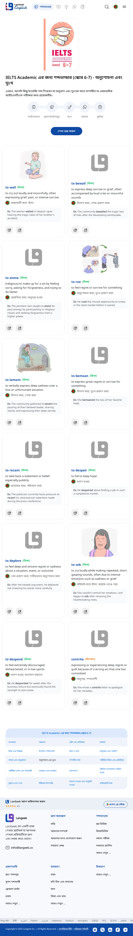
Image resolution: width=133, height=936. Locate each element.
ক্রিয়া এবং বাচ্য (58, 896)
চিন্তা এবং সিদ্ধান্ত (15, 751)
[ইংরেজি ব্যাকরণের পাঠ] (58, 6)
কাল (53, 889)
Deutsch (70, 920)
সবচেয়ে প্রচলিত (104, 845)
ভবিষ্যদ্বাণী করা (106, 783)
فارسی (45, 920)
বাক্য (53, 874)
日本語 (95, 920)
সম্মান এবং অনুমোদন (17, 760)
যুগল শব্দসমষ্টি (13, 881)
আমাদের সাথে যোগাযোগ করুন (66, 838)
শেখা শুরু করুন (66, 131)
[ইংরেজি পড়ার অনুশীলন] (82, 6)
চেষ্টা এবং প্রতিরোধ (77, 742)
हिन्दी (15, 920)
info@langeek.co (22, 848)
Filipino (34, 920)
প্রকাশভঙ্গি (11, 866)
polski (123, 920)
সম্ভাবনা (42, 742)
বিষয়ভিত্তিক (102, 831)
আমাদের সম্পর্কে (59, 831)
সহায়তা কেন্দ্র (57, 845)
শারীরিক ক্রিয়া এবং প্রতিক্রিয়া (112, 760)
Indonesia (56, 920)
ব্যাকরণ (55, 866)
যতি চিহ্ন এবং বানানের (62, 881)
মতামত (102, 742)
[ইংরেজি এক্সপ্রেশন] (66, 6)
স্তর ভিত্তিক (101, 823)
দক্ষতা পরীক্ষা (103, 838)
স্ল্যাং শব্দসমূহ (12, 874)
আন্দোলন (73, 770)
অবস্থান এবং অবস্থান (47, 770)
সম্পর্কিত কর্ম (74, 760)
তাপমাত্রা (12, 742)
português (83, 920)
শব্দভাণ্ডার (102, 816)
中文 (104, 920)
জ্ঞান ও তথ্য (74, 751)
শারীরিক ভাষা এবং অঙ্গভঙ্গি (20, 770)
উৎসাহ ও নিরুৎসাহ (47, 751)
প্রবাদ (8, 896)
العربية (23, 920)
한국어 (113, 920)
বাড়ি (53, 823)
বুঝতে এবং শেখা (15, 783)
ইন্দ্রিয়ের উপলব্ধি (46, 783)
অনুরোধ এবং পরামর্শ (108, 751)
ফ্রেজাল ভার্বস (13, 889)
